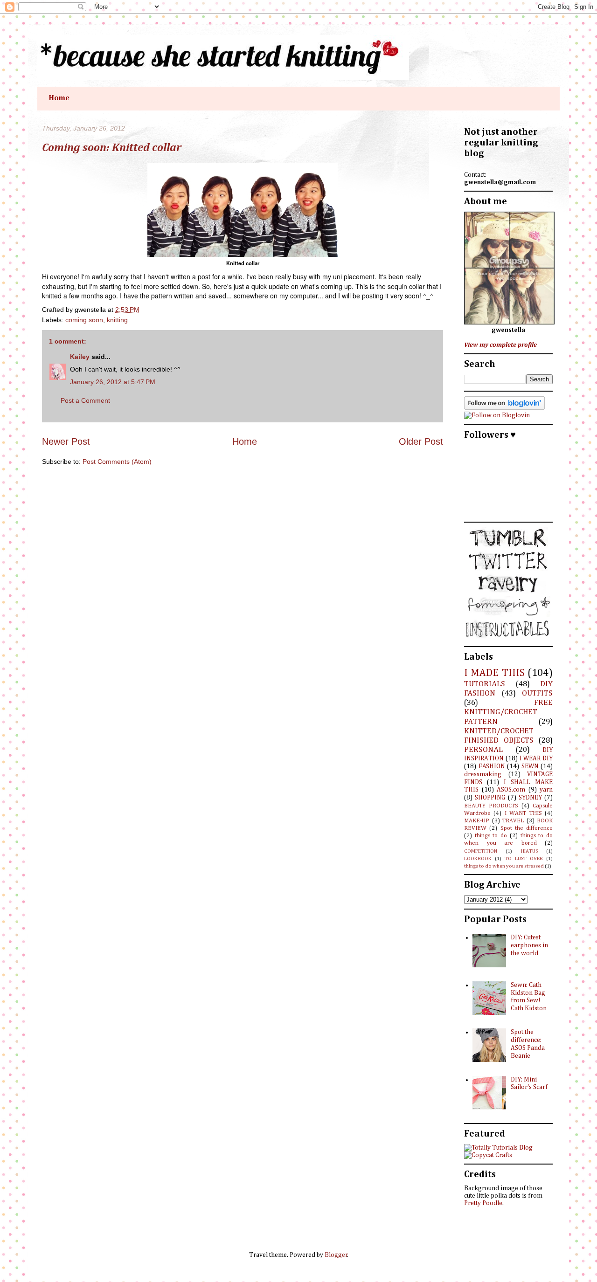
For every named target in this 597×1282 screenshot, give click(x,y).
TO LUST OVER (524, 858)
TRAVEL (513, 821)
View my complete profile (500, 345)
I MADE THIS (494, 673)
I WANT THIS (523, 813)
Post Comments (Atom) (117, 461)
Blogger (336, 1255)
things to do (491, 836)
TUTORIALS (484, 684)
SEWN (530, 766)
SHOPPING (490, 797)
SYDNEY (530, 797)
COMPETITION (480, 851)
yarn (546, 789)
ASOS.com (511, 789)
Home (59, 98)
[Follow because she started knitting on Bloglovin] (504, 408)
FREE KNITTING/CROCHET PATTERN (508, 712)
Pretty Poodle (483, 1203)
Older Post (421, 441)
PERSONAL (483, 750)
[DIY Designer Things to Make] (488, 1155)
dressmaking (482, 774)
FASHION (492, 766)
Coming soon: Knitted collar (111, 147)
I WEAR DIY (536, 758)
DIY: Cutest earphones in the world (529, 945)
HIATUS (529, 851)
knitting (117, 320)
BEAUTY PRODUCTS (491, 806)
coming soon (84, 320)
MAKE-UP (476, 821)
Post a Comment (85, 400)
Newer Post (66, 441)
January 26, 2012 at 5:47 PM (112, 382)
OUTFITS (537, 693)
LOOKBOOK (478, 858)
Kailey (80, 356)
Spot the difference (526, 828)
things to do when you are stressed (504, 865)
